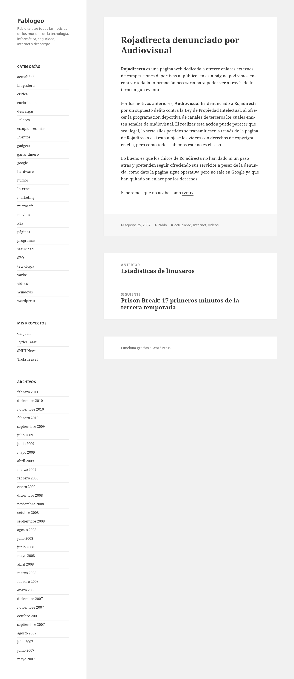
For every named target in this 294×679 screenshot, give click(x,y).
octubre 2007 (28, 616)
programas (26, 240)
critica (22, 94)
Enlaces (23, 120)
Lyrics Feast (27, 342)
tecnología (25, 266)
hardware (25, 171)
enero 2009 (26, 486)
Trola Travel (27, 359)
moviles (23, 214)
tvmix (187, 192)
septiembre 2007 (31, 624)
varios (22, 275)
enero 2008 (26, 590)
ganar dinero (28, 154)
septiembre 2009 (31, 426)
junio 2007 (25, 650)
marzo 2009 (26, 469)
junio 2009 (25, 443)
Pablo (162, 225)
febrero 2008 (28, 581)
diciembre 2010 (30, 400)
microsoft (25, 206)
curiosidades (27, 102)
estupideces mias (31, 128)
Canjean (24, 333)
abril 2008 (25, 564)
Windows (25, 292)
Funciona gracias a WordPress (145, 348)
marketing (25, 197)
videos (22, 283)
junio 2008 (25, 547)
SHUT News (26, 350)
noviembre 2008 (30, 504)
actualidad (26, 76)
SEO (20, 257)
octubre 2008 (28, 512)
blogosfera (26, 85)
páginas (23, 231)
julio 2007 (25, 641)
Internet (24, 188)
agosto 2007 (26, 633)
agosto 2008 (26, 529)
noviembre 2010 (30, 409)
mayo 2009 (26, 452)
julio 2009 (25, 435)
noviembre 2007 (30, 607)
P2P (20, 223)
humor (22, 180)
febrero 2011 (28, 392)
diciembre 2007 (30, 598)
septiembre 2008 (31, 521)
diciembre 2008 (30, 495)
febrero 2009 (28, 478)
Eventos (23, 137)
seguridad (25, 249)
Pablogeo (30, 21)
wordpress (26, 300)
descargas (25, 111)
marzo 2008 (26, 572)
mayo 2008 (26, 555)
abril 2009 (25, 461)
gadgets (23, 145)
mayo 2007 (26, 659)
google (22, 163)
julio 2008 (25, 538)
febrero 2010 (28, 417)
